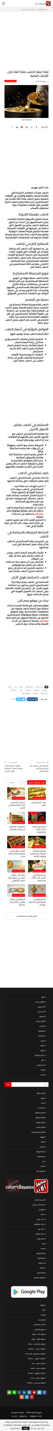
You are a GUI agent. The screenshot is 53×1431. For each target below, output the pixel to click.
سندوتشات (41, 1035)
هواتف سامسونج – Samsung (35, 1353)
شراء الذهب (44, 693)
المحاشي (42, 1016)
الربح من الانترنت (40, 1199)
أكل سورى (41, 1006)
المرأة (43, 1141)
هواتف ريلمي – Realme (36, 1348)
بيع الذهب (27, 690)
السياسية (44, 690)
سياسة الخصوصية (17, 1412)
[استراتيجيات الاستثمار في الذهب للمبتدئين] (16, 818)
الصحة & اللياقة (40, 1112)
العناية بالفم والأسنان (38, 1132)
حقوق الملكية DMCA (34, 1412)
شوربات (42, 1050)
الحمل (43, 1103)
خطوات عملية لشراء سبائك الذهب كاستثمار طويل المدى (14, 768)
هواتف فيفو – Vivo (38, 1363)
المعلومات (36, 690)
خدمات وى (41, 1229)
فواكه (43, 1069)
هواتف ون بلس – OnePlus (36, 1382)
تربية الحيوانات (40, 1151)
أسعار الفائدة (29, 687)
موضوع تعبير (41, 1171)
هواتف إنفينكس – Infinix (36, 1343)
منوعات (42, 1166)
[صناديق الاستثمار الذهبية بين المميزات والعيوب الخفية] (37, 842)
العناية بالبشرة (40, 1122)
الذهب (9, 687)
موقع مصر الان (26, 693)
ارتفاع (21, 687)
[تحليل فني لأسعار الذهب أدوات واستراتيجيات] (37, 818)
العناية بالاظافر (40, 1117)
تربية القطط (41, 1156)
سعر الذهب (14, 690)
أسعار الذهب (39, 687)
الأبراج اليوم (41, 1238)
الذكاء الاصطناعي (39, 1324)
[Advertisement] (26, 40)
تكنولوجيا (42, 1209)
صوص (43, 1040)
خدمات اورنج (41, 1219)
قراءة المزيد (15, 1428)
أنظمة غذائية (41, 1093)
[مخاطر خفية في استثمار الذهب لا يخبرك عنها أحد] (37, 890)
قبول (26, 1428)
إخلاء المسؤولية (36, 1416)
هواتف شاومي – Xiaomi (36, 1358)
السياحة (42, 1146)
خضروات (42, 1267)
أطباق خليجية (40, 1021)
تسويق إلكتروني (39, 1329)
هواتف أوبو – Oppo (38, 1339)
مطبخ (43, 996)
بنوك (43, 1243)
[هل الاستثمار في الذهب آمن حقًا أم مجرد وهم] (37, 866)
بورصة (43, 1248)
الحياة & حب (41, 1107)
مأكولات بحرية (40, 1001)
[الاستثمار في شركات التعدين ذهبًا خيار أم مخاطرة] (16, 890)
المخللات (42, 1026)
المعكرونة (41, 1031)
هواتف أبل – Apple (38, 1334)
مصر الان (38, 514)
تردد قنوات (41, 1263)
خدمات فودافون (39, 1224)
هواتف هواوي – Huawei (36, 1373)
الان (15, 687)
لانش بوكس (41, 1065)
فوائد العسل (41, 1272)
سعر (21, 690)
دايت (43, 1161)
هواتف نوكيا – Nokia (38, 1368)
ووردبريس (41, 1319)
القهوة (42, 1137)
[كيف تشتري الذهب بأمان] (37, 793)
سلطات (42, 1045)
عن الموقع (23, 1416)
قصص (43, 1074)
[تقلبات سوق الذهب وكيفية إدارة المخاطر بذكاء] (16, 842)
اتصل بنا (14, 1416)
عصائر (43, 1060)
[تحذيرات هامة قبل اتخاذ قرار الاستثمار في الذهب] (16, 793)
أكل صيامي (41, 1011)
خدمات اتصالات (40, 1233)
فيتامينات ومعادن (39, 1277)
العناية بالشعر (40, 1127)
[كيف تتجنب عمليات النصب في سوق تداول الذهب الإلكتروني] (16, 866)
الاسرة (43, 1098)
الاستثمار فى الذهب (10, 81)
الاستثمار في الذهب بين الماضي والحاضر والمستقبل (39, 768)
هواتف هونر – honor (38, 1378)
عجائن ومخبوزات (39, 1055)
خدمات (42, 1214)
